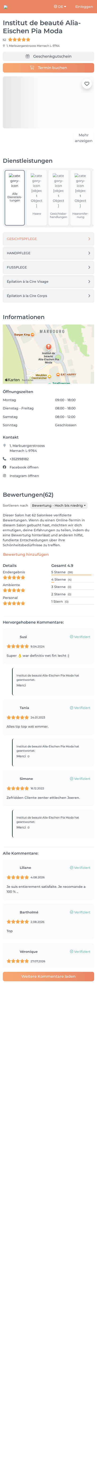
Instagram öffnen (24, 485)
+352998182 (19, 468)
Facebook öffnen (24, 476)
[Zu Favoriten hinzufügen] (87, 84)
